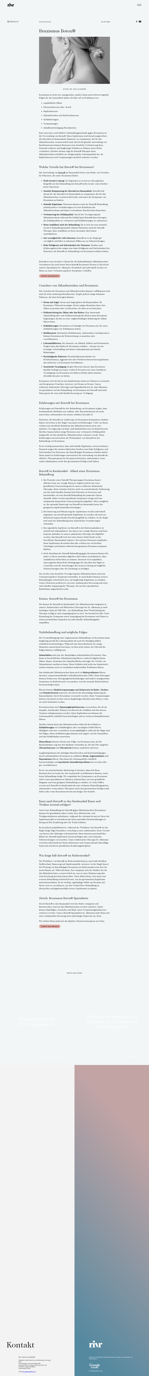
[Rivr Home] (10, 5)
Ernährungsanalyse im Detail (52, 1057)
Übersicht (14, 22)
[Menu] (137, 5)
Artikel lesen (134, 1057)
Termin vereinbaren (50, 276)
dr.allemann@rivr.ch (29, 1371)
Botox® (61, 172)
